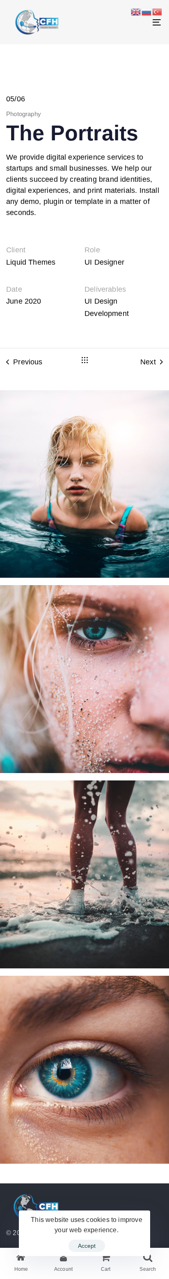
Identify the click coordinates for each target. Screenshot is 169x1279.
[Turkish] (157, 11)
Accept (87, 1245)
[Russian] (147, 11)
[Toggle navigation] (135, 22)
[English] (136, 11)
